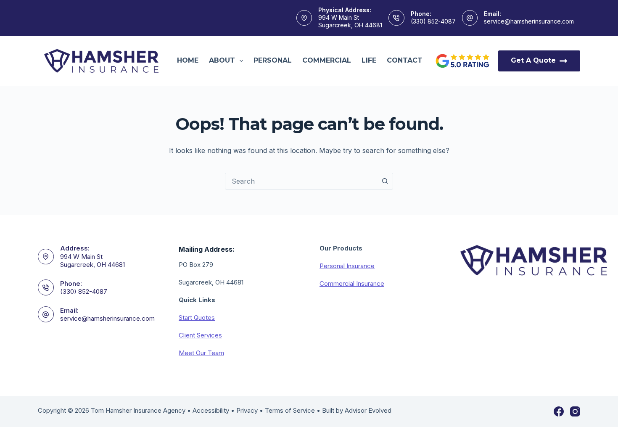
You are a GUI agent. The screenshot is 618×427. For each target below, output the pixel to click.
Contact (405, 60)
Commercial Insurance (352, 283)
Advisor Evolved (368, 410)
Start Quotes (197, 318)
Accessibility (211, 410)
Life (369, 60)
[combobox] (301, 181)
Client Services (200, 335)
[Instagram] (575, 411)
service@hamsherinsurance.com (529, 21)
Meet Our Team (201, 353)
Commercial (326, 60)
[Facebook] (559, 411)
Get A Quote (533, 60)
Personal (273, 60)
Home (187, 60)
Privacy (247, 410)
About (222, 60)
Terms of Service (290, 410)
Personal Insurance (347, 266)
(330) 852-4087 (433, 21)
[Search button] (385, 181)
